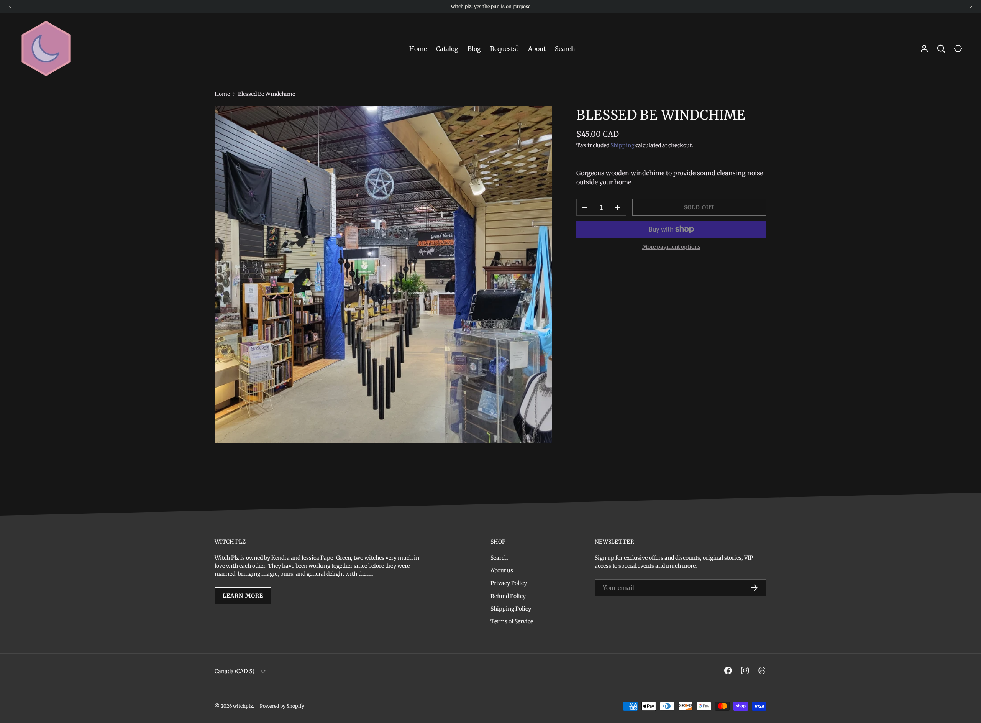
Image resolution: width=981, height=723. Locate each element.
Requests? (504, 49)
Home (418, 49)
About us (501, 570)
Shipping (622, 145)
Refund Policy (508, 596)
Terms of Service (511, 621)
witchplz (243, 706)
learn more (243, 595)
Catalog (447, 49)
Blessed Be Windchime (266, 93)
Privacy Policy (508, 583)
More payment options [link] (671, 246)
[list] (383, 274)
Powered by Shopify (282, 706)
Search (565, 49)
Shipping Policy (510, 608)
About (537, 49)
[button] (958, 48)
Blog (474, 49)
